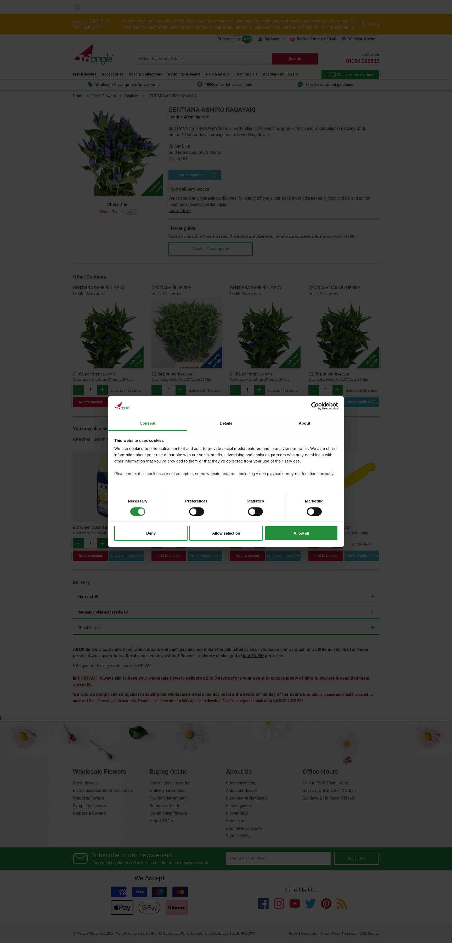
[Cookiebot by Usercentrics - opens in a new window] (315, 406)
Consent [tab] (147, 423)
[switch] (196, 511)
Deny (151, 533)
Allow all (301, 533)
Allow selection (226, 533)
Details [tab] (226, 423)
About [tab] (304, 423)
